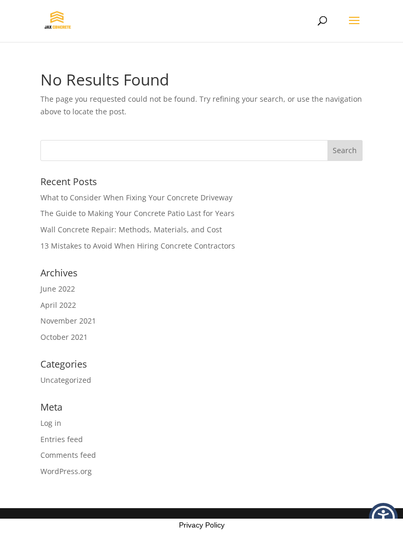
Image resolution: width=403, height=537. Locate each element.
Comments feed (68, 455)
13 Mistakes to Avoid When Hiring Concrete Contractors (137, 246)
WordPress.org (66, 471)
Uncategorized (65, 380)
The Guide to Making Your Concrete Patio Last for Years (137, 213)
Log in (50, 423)
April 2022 (58, 305)
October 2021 (64, 337)
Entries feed (61, 439)
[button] (383, 517)
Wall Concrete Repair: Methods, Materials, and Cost (131, 229)
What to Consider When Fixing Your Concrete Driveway (136, 197)
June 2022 (57, 289)
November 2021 (68, 321)
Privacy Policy (202, 525)
